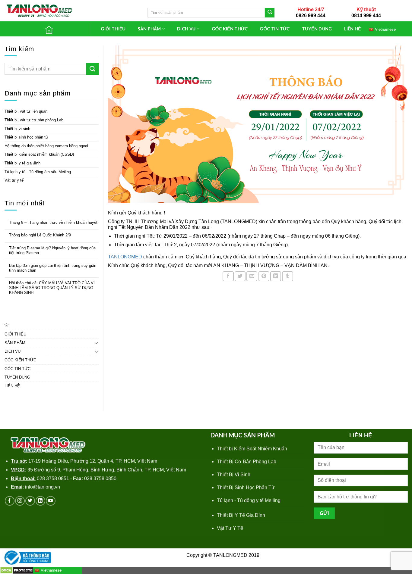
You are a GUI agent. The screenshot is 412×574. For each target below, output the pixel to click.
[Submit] (269, 12)
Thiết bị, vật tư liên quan (26, 111)
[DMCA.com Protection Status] (18, 570)
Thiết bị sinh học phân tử (26, 137)
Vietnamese (51, 570)
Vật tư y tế (14, 180)
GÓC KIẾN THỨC (230, 28)
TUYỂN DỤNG (317, 28)
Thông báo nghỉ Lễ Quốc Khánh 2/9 (40, 235)
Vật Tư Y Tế (230, 528)
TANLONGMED (125, 256)
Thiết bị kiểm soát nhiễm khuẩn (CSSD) (39, 154)
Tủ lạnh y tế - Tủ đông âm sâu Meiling (38, 172)
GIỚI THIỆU (113, 28)
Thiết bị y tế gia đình (22, 163)
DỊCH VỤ (186, 28)
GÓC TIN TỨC (275, 28)
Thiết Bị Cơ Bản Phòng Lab (246, 461)
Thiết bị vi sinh (17, 128)
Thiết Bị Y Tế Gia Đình (241, 515)
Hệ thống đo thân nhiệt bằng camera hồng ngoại (46, 146)
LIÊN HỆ (352, 28)
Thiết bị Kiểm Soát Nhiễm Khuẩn (252, 448)
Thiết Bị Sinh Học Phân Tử (246, 487)
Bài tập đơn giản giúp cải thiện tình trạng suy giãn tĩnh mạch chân (52, 268)
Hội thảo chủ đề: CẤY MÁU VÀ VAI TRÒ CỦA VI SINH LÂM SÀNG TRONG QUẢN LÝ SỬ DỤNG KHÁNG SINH (52, 288)
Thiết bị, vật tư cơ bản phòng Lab (34, 120)
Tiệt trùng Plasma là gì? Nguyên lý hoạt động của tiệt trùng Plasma (52, 250)
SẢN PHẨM (149, 28)
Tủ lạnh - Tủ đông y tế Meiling (248, 500)
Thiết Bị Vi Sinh (233, 474)
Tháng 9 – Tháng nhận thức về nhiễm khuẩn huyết (53, 222)
